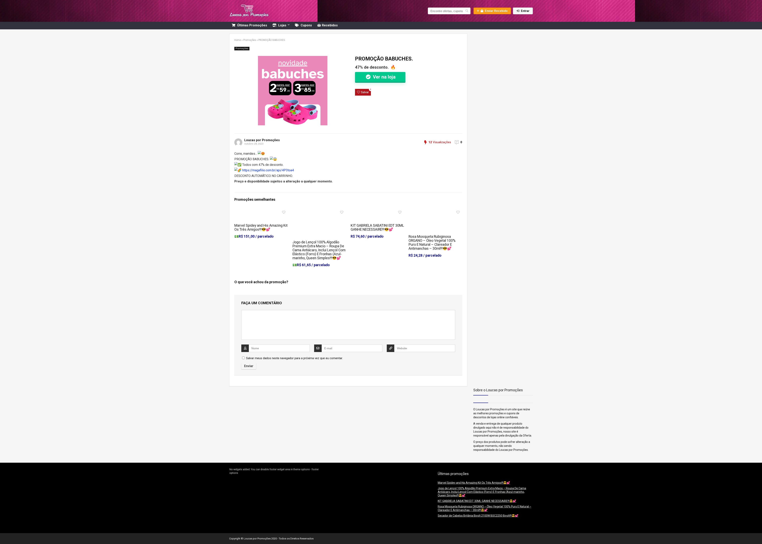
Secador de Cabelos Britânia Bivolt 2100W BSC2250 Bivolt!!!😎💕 (478, 515)
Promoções (249, 40)
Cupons (306, 25)
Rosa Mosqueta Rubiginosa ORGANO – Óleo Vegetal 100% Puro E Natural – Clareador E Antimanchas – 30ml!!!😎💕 (432, 242)
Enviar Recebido (496, 11)
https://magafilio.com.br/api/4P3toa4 (268, 170)
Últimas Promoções (251, 25)
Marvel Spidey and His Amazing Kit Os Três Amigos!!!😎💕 (261, 227)
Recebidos (330, 25)
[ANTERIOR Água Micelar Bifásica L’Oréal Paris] (4, 534)
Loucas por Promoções (262, 140)
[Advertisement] (498, 58)
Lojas (281, 25)
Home (237, 40)
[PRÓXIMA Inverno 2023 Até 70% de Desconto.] (758, 534)
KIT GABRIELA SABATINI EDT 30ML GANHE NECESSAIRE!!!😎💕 (377, 227)
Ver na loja (383, 77)
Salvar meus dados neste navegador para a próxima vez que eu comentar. (294, 358)
